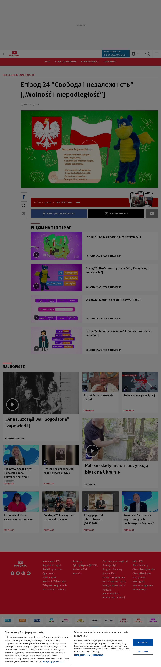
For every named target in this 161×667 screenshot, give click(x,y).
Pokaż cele (143, 651)
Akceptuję (142, 642)
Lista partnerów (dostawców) (88, 654)
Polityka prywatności (52, 661)
